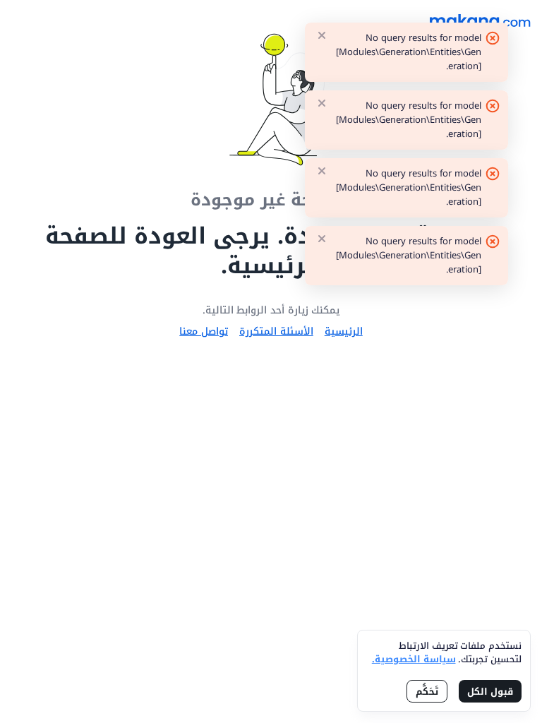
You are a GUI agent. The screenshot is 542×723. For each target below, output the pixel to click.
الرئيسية (344, 332)
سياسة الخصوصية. (414, 659)
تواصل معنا (203, 332)
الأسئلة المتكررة (276, 332)
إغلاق (321, 35)
